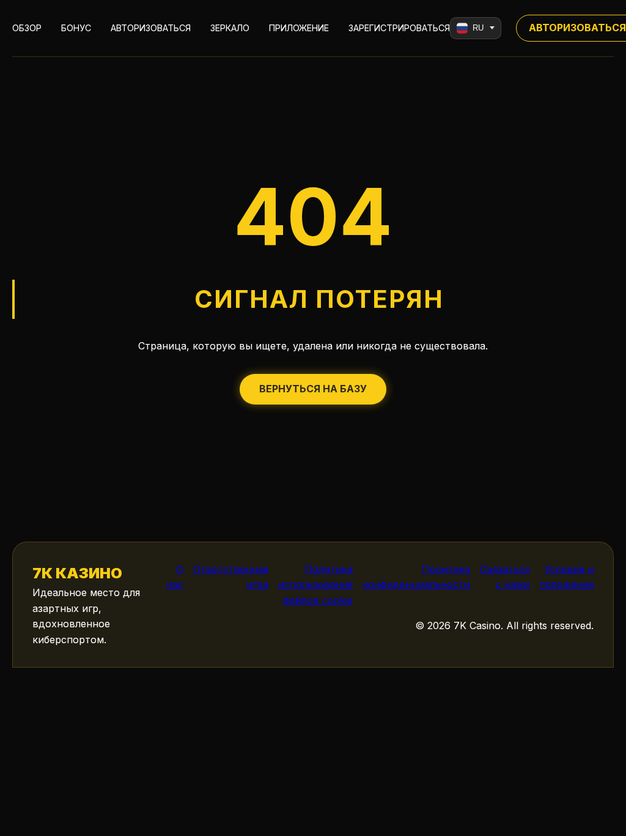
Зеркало (229, 28)
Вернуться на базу (313, 389)
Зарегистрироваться (399, 28)
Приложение (299, 28)
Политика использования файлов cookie (315, 584)
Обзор (27, 28)
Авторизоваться (151, 28)
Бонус (76, 28)
